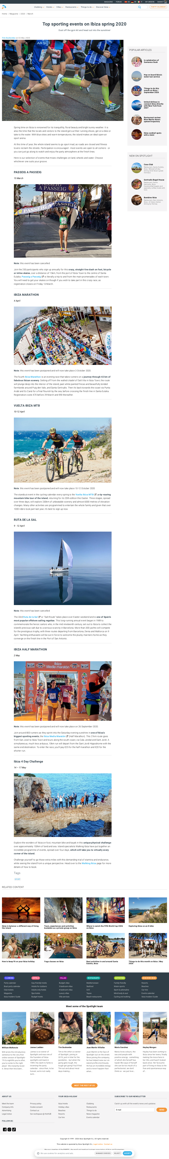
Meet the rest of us (84, 1085)
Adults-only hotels (38, 990)
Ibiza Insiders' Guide (12, 997)
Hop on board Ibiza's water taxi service (153, 76)
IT (141, 2)
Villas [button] (58, 7)
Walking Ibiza (89, 863)
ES (129, 2)
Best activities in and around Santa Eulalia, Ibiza (102, 962)
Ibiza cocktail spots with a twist (152, 134)
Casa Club (148, 164)
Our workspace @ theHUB (40, 1114)
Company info (7, 1107)
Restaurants (91, 1107)
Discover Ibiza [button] (102, 7)
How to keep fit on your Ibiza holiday (18, 961)
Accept (127, 1153)
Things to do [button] (86, 7)
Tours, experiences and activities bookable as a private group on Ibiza (60, 927)
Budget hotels (37, 997)
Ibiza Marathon (33, 376)
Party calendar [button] (158, 7)
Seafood (89, 986)
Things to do (91, 1110)
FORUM (119, 2)
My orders (149, 2)
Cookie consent (36, 1107)
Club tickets (8, 990)
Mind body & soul (121, 993)
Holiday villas (63, 1107)
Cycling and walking (122, 997)
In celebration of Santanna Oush (151, 61)
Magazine (108, 2)
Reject (117, 1153)
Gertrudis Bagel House (154, 180)
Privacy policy (35, 1104)
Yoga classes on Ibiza (54, 961)
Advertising (6, 1110)
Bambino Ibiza (150, 197)
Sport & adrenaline (121, 990)
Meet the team (8, 1104)
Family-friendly (120, 983)
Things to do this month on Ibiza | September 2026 (151, 90)
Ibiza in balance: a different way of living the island (20, 927)
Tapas (88, 993)
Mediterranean (92, 983)
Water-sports (119, 986)
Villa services (64, 997)
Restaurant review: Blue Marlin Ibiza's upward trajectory (152, 119)
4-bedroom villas (65, 990)
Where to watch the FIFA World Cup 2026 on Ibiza (104, 927)
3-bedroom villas (65, 986)
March (30, 14)
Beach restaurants (94, 997)
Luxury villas (64, 993)
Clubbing (90, 1104)
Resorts (145, 983)
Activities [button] (119, 978)
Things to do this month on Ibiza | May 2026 (146, 962)
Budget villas (64, 983)
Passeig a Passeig (31, 276)
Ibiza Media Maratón (54, 736)
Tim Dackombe (8, 38)
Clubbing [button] (38, 7)
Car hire (145, 990)
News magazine (93, 1114)
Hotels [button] (49, 7)
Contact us (34, 1110)
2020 (23, 14)
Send (161, 1110)
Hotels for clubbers (39, 986)
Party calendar (10, 983)
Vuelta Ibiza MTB (85, 494)
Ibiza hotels (63, 1104)
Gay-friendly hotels (39, 983)
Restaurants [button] (70, 7)
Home (4, 14)
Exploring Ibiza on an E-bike (141, 926)
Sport (17, 879)
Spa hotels (35, 993)
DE (135, 2)
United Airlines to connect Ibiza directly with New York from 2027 (153, 105)
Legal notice (7, 1114)
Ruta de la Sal (30, 617)
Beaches (145, 986)
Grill (88, 990)
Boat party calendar (12, 986)
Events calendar (148, 993)
